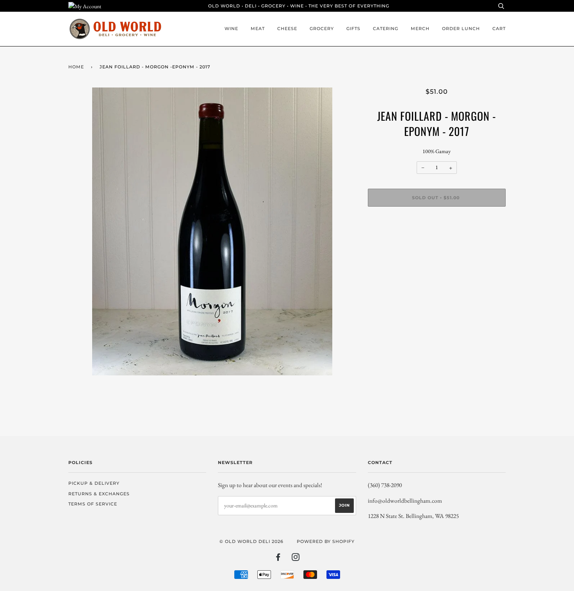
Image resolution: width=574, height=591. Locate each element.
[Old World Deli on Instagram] (296, 558)
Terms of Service (92, 504)
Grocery (322, 28)
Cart (499, 28)
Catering (385, 28)
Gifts (353, 28)
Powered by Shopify (326, 541)
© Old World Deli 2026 (251, 541)
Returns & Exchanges (99, 493)
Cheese (287, 28)
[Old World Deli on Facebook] (278, 558)
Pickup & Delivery (93, 483)
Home (76, 67)
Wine (231, 28)
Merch (420, 28)
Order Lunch (461, 28)
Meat (258, 28)
